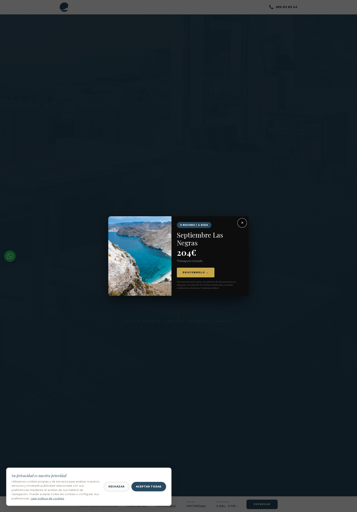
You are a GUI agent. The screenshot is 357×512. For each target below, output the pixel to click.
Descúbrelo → (196, 272)
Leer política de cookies (47, 498)
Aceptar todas (149, 486)
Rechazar (116, 486)
